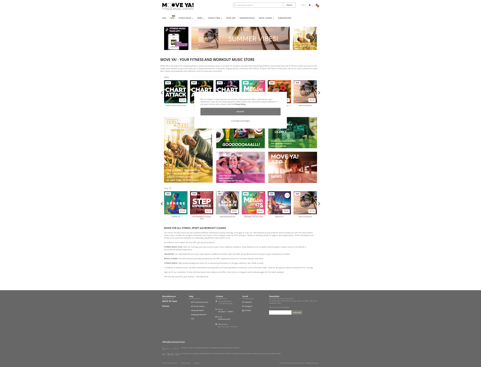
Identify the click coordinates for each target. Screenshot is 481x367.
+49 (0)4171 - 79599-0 (225, 312)
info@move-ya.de (224, 319)
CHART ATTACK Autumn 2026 (175, 105)
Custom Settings (240, 121)
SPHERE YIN (176, 217)
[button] (304, 5)
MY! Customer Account (199, 302)
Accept (240, 111)
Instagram (248, 306)
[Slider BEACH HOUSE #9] (240, 38)
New (166, 77)
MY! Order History (198, 306)
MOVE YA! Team (169, 301)
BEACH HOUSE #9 (305, 105)
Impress (196, 363)
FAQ (192, 319)
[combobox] (258, 5)
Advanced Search (197, 310)
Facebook (248, 302)
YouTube (247, 310)
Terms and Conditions (169, 363)
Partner (165, 306)
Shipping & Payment (198, 314)
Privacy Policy (240, 104)
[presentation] (162, 92)
